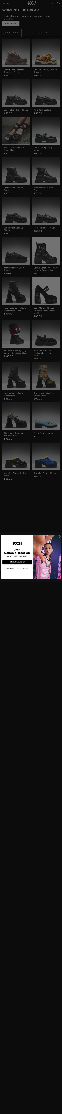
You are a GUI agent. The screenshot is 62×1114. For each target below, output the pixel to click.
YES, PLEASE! (17, 562)
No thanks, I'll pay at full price (17, 568)
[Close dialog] (59, 536)
